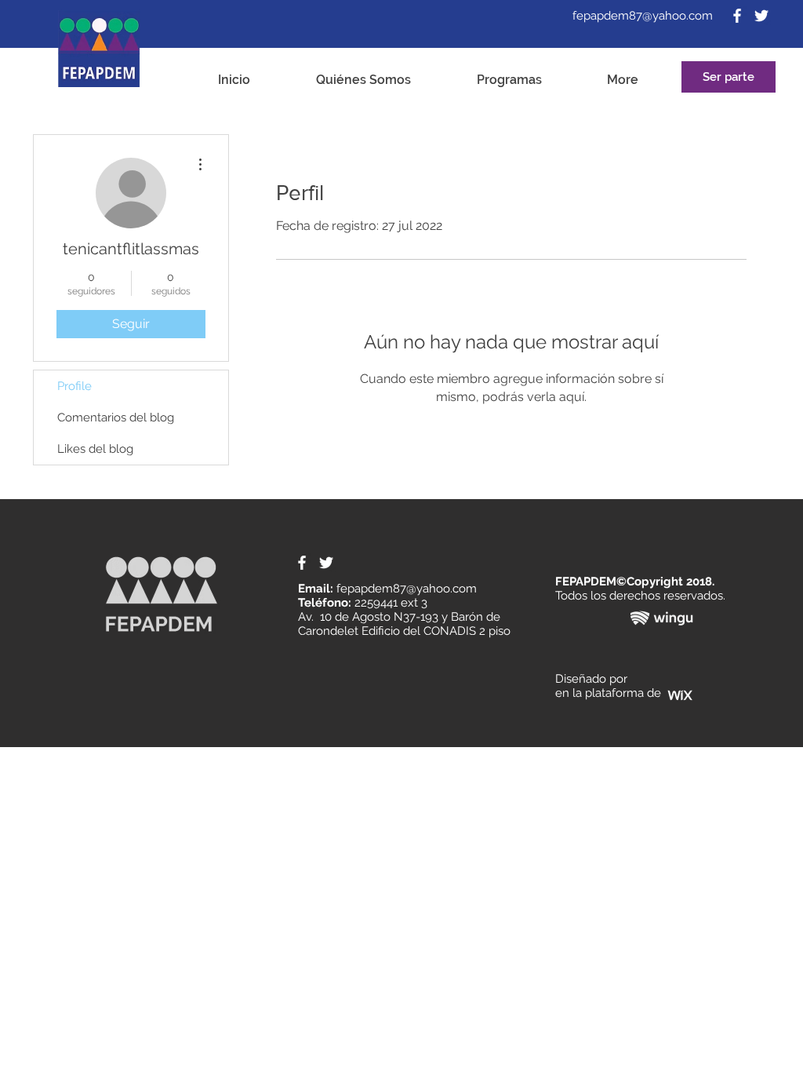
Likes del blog (95, 449)
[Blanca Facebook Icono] (737, 15)
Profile (74, 386)
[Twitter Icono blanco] (761, 15)
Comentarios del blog (115, 417)
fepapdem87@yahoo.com (642, 16)
